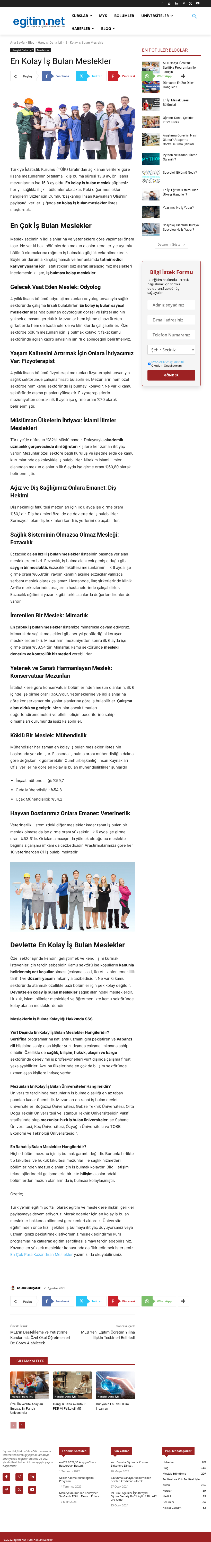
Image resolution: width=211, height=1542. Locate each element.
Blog (31, 42)
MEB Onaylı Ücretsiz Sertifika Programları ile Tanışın (179, 67)
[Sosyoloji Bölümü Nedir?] (151, 177)
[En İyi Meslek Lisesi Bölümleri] (151, 104)
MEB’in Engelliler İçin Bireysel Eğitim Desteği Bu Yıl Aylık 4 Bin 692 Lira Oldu (134, 1496)
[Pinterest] (184, 4)
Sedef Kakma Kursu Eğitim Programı (76, 1479)
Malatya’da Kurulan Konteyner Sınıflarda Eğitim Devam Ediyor (79, 1494)
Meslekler (43, 50)
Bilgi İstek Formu (171, 272)
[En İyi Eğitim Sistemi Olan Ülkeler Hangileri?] (151, 194)
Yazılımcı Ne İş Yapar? (178, 207)
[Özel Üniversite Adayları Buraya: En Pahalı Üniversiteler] (29, 1385)
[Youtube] (198, 4)
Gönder (171, 375)
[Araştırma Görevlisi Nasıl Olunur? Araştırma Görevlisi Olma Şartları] (151, 139)
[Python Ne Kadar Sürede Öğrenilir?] (151, 159)
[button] (194, 19)
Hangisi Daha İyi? (50, 42)
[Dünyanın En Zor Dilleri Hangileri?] (151, 87)
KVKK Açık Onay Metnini (167, 362)
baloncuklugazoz (28, 1288)
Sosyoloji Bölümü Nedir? (180, 172)
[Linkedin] (176, 4)
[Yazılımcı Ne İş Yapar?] (151, 212)
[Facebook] (162, 4)
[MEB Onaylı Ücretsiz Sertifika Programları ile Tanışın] (151, 67)
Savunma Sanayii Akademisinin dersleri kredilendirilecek (131, 1479)
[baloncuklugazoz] (13, 1287)
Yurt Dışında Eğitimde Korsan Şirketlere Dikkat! (129, 1463)
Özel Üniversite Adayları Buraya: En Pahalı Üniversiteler (26, 1408)
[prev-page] (13, 1425)
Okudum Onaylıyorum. (167, 363)
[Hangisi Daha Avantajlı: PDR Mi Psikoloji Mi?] (72, 1385)
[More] (183, 76)
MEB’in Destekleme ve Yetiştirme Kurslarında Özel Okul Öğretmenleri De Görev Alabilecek (40, 1337)
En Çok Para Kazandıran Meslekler (41, 1254)
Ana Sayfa (17, 42)
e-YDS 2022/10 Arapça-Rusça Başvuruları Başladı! (77, 1463)
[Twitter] (191, 4)
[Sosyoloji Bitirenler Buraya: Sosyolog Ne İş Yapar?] (151, 229)
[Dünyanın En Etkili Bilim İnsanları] (115, 1385)
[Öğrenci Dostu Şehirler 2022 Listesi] (151, 122)
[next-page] (22, 1425)
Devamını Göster (169, 244)
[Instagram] (169, 4)
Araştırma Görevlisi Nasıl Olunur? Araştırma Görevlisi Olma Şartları (180, 140)
